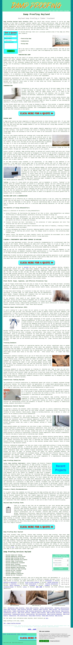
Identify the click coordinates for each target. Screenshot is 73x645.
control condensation (12, 436)
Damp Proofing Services (25, 609)
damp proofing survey (39, 106)
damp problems (53, 48)
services (44, 276)
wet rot (56, 69)
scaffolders (48, 580)
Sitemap (4, 634)
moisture (32, 223)
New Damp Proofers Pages (11, 634)
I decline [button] (46, 640)
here (13, 547)
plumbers (47, 585)
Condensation (25, 88)
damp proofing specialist (59, 397)
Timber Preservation (18, 611)
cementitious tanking (45, 389)
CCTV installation (30, 583)
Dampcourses (12, 615)
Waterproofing (30, 614)
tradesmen (46, 579)
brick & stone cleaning (32, 582)
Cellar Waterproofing (46, 608)
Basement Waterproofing (62, 608)
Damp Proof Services (24, 612)
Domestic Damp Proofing (40, 609)
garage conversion (52, 582)
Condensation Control (10, 612)
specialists (7, 588)
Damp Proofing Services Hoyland (17, 552)
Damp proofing (8, 267)
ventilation (16, 439)
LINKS (53, 10)
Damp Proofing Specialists (34, 611)
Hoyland (26, 267)
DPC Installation (64, 609)
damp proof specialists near (21, 471)
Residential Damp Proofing (16, 608)
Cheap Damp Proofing (32, 608)
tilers (25, 587)
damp (61, 31)
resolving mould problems (35, 516)
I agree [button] (41, 640)
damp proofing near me (61, 477)
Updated (18, 634)
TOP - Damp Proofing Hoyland (12, 623)
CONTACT (61, 10)
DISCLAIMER (66, 10)
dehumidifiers (57, 213)
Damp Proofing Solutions (54, 612)
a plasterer (13, 583)
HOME (50, 10)
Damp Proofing (56, 611)
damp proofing (19, 29)
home (41, 577)
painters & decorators (10, 582)
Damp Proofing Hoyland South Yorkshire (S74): (18, 21)
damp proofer (63, 79)
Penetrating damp (9, 57)
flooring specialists (51, 583)
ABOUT (57, 10)
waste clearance (15, 585)
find (8, 534)
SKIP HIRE (39, 587)
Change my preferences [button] (54, 640)
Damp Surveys (53, 609)
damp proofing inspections (28, 508)
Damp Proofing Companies (54, 614)
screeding (32, 585)
